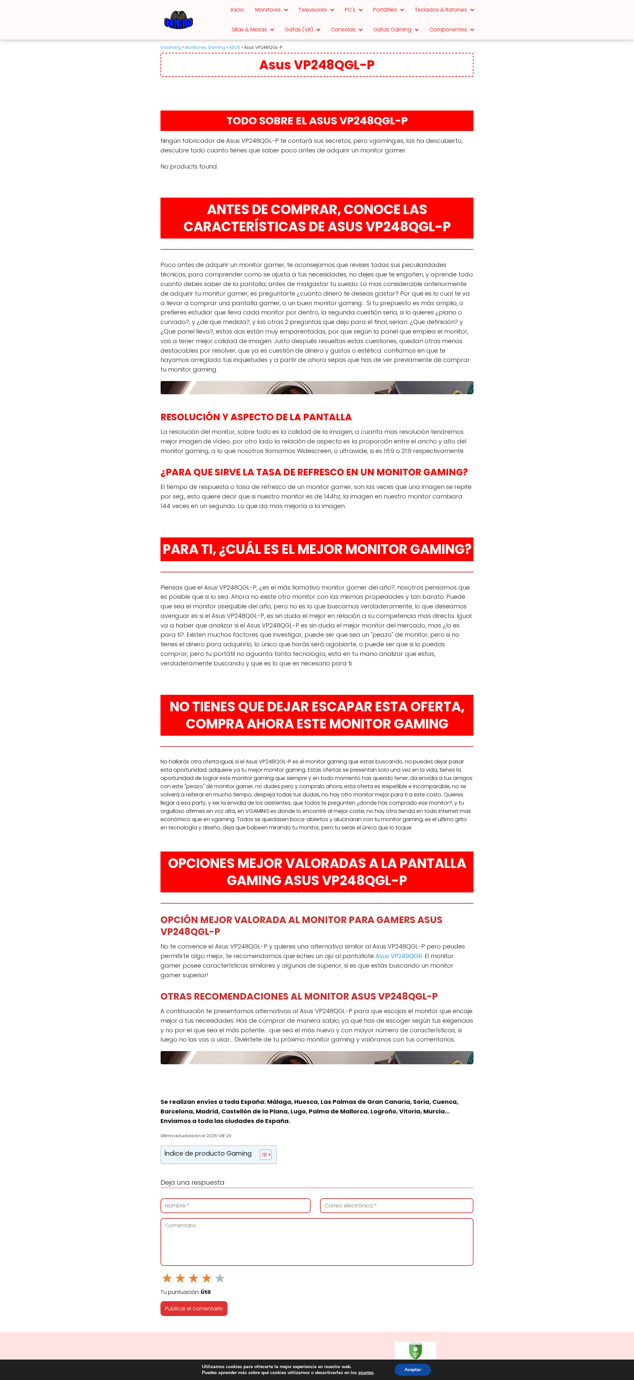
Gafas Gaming (392, 29)
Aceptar (413, 1369)
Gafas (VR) (299, 29)
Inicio (237, 10)
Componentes (448, 29)
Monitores (268, 10)
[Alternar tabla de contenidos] (262, 1154)
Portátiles (385, 10)
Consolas (343, 29)
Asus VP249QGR (398, 956)
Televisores (313, 10)
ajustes (365, 1373)
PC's (350, 10)
